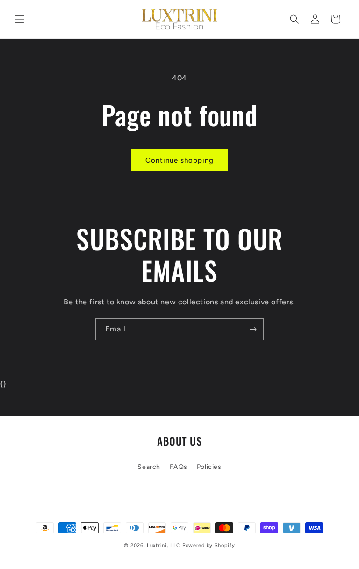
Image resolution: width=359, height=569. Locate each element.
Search (148, 467)
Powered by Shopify (208, 545)
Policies (209, 467)
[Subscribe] (253, 329)
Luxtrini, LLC (163, 545)
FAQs (178, 467)
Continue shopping (179, 160)
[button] (19, 19)
